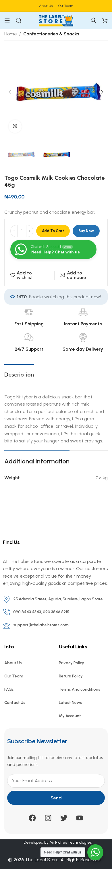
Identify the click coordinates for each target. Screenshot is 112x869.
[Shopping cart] (105, 20)
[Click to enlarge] (15, 126)
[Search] (18, 20)
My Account (70, 715)
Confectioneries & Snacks (51, 34)
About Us (13, 662)
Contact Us (14, 702)
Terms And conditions (79, 689)
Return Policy (71, 676)
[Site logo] (56, 20)
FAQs (9, 689)
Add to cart (53, 231)
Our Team (13, 676)
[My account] (93, 20)
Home (10, 34)
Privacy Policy (71, 662)
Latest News (70, 702)
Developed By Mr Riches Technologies (58, 842)
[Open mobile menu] (7, 20)
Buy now (86, 231)
